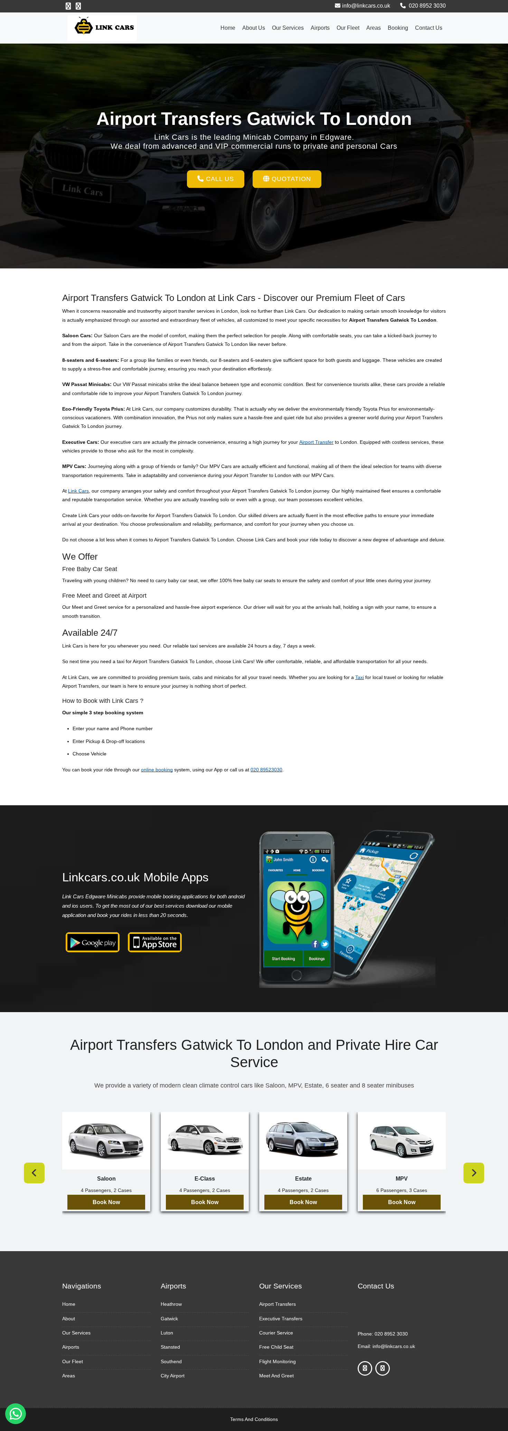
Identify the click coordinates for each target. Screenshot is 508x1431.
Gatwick (169, 1318)
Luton (167, 1333)
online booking (157, 769)
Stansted (170, 1347)
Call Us (219, 178)
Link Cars (78, 491)
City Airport (173, 1375)
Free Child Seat (276, 1347)
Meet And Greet (276, 1375)
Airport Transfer (316, 442)
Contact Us (428, 28)
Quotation (290, 178)
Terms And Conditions (254, 1419)
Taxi (359, 677)
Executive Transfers (280, 1318)
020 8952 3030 (426, 6)
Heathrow (171, 1304)
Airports (320, 28)
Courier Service (276, 1333)
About (68, 1318)
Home (227, 28)
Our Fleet (348, 28)
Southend (171, 1361)
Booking (398, 28)
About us (253, 28)
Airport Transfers (277, 1304)
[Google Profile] (78, 6)
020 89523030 (266, 769)
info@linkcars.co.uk (366, 6)
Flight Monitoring (277, 1361)
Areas (373, 28)
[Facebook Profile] (68, 6)
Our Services (288, 28)
